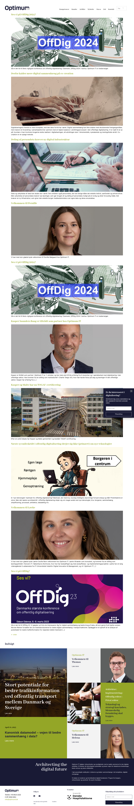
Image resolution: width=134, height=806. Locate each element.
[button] (34, 796)
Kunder (74, 9)
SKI (35, 804)
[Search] (123, 8)
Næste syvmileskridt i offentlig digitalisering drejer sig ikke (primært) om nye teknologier (61, 444)
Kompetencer (64, 9)
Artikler (82, 9)
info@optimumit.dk (11, 799)
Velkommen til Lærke (23, 507)
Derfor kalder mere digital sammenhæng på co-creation (42, 73)
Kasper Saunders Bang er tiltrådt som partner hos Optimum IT (46, 321)
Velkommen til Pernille (24, 203)
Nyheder (91, 9)
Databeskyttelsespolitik (40, 801)
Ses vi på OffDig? (20, 571)
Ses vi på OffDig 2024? (23, 14)
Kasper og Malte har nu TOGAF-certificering (36, 385)
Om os (98, 9)
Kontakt (111, 9)
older (14, 635)
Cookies (54, 801)
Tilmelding (119, 802)
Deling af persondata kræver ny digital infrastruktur (40, 139)
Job (104, 9)
